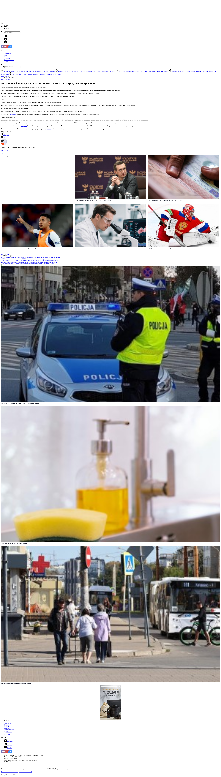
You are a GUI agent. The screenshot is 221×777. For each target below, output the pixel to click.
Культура (6, 725)
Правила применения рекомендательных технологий (16, 772)
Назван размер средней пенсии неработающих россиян (16, 683)
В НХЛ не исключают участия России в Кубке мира (162, 248)
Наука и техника (5, 79)
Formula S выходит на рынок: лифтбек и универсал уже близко (20, 156)
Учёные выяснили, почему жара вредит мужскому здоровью (92, 248)
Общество (7, 728)
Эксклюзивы (8, 732)
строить (49, 129)
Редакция (7, 734)
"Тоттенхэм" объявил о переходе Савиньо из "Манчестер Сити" (20, 248)
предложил (13, 114)
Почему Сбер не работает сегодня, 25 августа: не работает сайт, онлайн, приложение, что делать (87, 71)
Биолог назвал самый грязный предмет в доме (14, 543)
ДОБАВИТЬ (4, 150)
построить (24, 126)
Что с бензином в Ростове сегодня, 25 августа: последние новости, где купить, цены (143, 71)
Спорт (6, 731)
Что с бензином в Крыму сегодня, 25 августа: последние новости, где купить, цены (36, 74)
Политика (7, 726)
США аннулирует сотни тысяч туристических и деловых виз (165, 200)
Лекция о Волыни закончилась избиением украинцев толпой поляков (20, 403)
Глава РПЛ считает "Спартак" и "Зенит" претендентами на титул (93, 200)
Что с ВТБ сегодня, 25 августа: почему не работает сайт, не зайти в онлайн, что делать (29, 71)
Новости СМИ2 (5, 254)
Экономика (7, 723)
